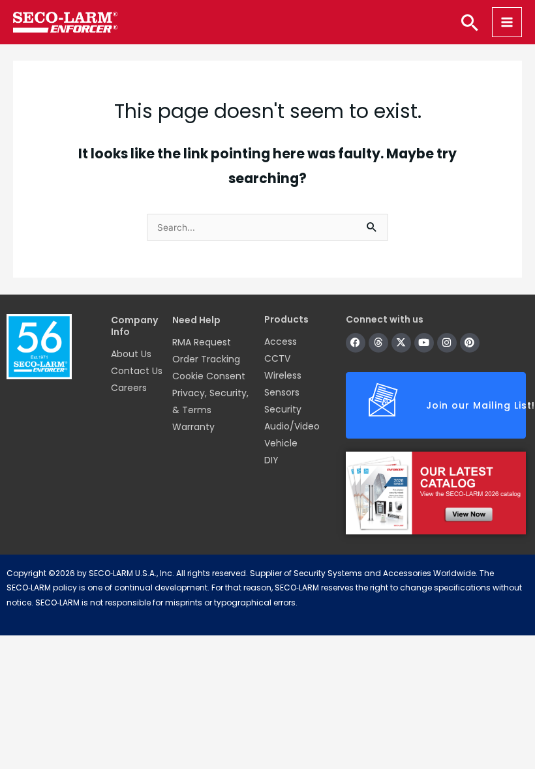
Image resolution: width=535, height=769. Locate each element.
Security (282, 409)
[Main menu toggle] (507, 22)
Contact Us (136, 370)
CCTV (277, 358)
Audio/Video (292, 426)
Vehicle (281, 443)
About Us (131, 353)
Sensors (281, 392)
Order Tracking (206, 359)
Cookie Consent (208, 376)
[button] (469, 22)
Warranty (193, 426)
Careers (129, 387)
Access (280, 341)
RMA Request (201, 342)
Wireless (282, 375)
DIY (271, 460)
